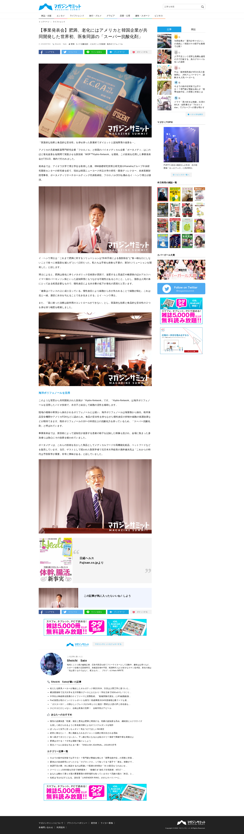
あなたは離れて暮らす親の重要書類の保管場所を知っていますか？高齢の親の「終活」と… (92, 774)
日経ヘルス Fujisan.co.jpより (92, 560)
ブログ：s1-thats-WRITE (113, 670)
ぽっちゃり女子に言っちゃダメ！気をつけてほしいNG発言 (77, 729)
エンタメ (61, 16)
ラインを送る (96, 52)
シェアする (49, 52)
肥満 (72, 44)
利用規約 (61, 827)
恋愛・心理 (125, 16)
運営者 (94, 823)
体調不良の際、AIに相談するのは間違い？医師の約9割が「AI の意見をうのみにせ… (89, 766)
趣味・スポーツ (142, 16)
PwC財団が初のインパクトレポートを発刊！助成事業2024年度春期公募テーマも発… (89, 700)
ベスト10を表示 (196, 114)
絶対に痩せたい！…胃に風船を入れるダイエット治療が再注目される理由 (84, 733)
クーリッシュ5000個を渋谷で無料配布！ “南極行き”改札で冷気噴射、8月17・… (88, 770)
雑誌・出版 (46, 16)
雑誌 (193, 29)
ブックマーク (119, 52)
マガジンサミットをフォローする (108, 644)
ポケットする (142, 52)
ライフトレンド (77, 16)
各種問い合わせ (46, 827)
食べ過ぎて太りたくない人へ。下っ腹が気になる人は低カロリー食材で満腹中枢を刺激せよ (92, 737)
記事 (169, 29)
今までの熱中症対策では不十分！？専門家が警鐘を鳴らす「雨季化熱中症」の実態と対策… (92, 758)
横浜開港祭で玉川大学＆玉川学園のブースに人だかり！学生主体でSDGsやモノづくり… (90, 692)
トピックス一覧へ (182, 175)
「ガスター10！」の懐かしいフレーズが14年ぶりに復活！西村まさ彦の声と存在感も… (90, 704)
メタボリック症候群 (98, 44)
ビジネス (159, 16)
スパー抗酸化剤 (82, 44)
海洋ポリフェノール (115, 44)
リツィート (72, 52)
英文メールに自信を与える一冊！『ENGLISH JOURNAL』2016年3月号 (83, 745)
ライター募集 (107, 823)
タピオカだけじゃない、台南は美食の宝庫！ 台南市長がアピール (80, 708)
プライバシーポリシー (77, 823)
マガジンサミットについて (51, 823)
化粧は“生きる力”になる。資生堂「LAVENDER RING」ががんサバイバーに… (86, 778)
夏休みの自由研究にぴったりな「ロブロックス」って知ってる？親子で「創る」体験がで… (92, 762)
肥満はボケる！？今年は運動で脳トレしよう (70, 741)
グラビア (111, 16)
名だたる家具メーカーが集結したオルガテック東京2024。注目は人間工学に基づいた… (90, 688)
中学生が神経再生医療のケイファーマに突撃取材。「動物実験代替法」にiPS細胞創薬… (90, 696)
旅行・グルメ (95, 16)
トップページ (44, 22)
